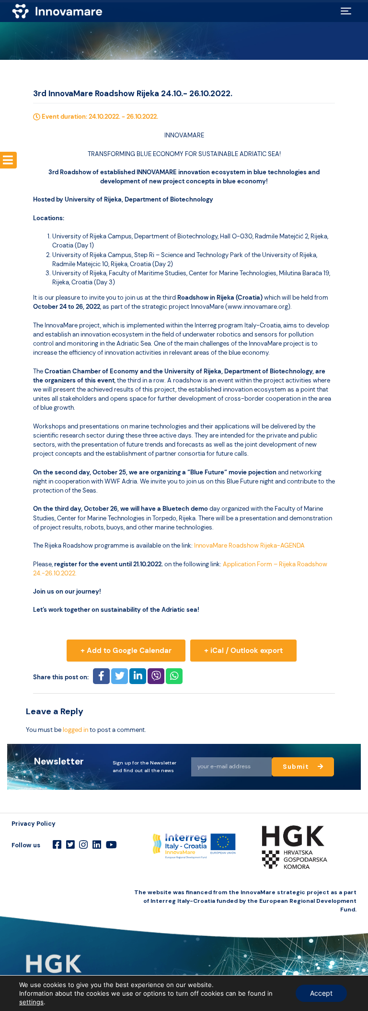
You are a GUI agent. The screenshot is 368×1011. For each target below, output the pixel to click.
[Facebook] (57, 845)
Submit (297, 767)
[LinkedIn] (96, 845)
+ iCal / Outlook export (243, 650)
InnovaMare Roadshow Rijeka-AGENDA (249, 545)
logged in (75, 730)
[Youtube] (111, 845)
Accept (321, 993)
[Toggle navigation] (346, 11)
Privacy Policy (34, 824)
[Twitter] (70, 845)
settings (31, 1002)
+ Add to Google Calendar (126, 650)
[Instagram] (83, 845)
